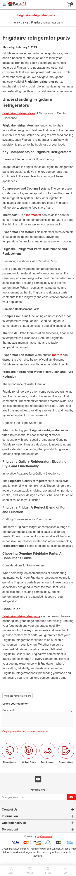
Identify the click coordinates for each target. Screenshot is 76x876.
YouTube (38, 779)
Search (48, 873)
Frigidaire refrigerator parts (18, 695)
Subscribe (71, 797)
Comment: (8, 710)
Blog (25, 22)
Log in (11, 873)
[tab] (38, 809)
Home (16, 22)
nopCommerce (44, 836)
